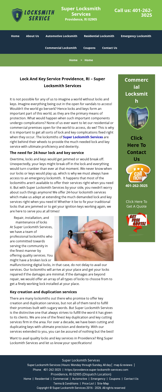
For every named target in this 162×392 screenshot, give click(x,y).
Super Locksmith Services (83, 137)
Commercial (60, 378)
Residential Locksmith (99, 36)
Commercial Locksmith (61, 48)
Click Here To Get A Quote (136, 204)
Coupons (89, 48)
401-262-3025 (142, 12)
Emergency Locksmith (136, 36)
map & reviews (123, 365)
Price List (88, 383)
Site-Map (103, 383)
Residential (42, 378)
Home (15, 36)
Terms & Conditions (65, 383)
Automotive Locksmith (61, 36)
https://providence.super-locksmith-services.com (96, 369)
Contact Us (109, 48)
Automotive (79, 378)
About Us (32, 36)
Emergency (98, 378)
